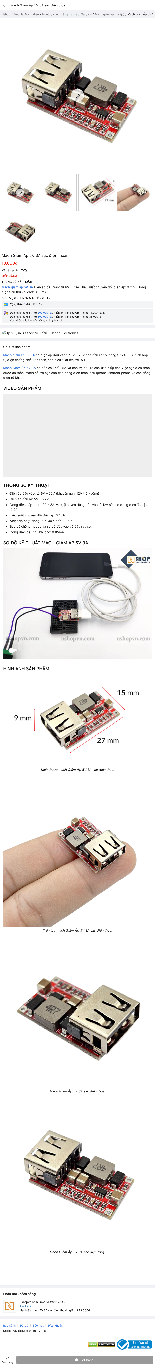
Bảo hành (9, 1325)
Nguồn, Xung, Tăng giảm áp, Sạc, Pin (67, 14)
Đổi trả (24, 1325)
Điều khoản (55, 1325)
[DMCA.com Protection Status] (101, 1344)
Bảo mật (38, 1325)
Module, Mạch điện (26, 14)
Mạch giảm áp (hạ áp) (109, 14)
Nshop (6, 14)
